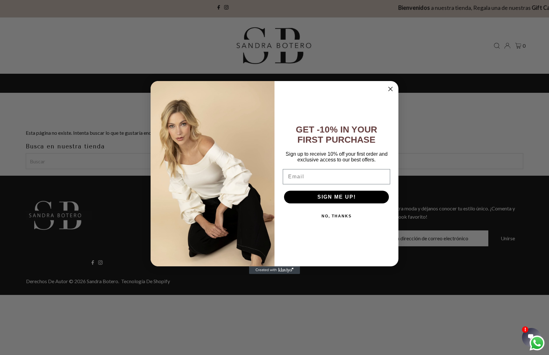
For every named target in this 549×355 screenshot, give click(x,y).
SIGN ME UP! (336, 197)
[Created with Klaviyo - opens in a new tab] (274, 270)
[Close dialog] (390, 89)
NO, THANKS (337, 216)
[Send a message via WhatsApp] (537, 343)
